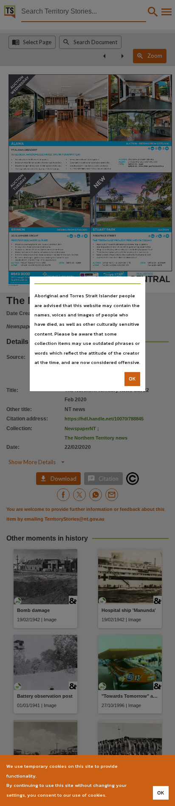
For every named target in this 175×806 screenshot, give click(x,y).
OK (132, 379)
